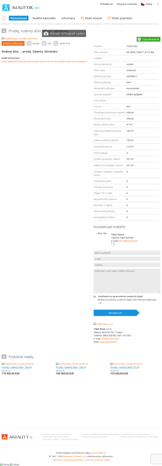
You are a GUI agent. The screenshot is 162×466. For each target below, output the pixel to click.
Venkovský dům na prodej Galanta (135, 434)
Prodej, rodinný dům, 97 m (125, 367)
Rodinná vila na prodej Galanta (94, 437)
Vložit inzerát (93, 18)
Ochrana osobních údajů (98, 459)
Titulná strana (4, 18)
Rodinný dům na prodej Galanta (55, 437)
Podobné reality (21, 356)
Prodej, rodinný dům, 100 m (17, 367)
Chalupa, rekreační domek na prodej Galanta (100, 434)
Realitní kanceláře (44, 18)
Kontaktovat (115, 312)
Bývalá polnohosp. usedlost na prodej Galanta (140, 437)
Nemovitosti (18, 18)
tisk (49, 43)
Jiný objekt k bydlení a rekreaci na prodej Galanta (63, 439)
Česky (149, 4)
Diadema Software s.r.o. (75, 456)
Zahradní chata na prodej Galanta (56, 434)
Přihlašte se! (106, 4)
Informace (68, 18)
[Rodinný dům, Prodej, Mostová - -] (21, 38)
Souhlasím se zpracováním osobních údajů (120, 296)
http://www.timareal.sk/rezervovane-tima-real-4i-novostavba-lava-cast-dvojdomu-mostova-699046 (54, 61)
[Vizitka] (113, 244)
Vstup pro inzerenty (127, 4)
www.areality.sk (98, 452)
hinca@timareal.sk (128, 240)
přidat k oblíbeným (13, 43)
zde (100, 303)
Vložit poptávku (122, 18)
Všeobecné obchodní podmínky (68, 459)
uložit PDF (64, 43)
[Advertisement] (81, 402)
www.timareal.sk (108, 341)
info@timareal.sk (110, 338)
